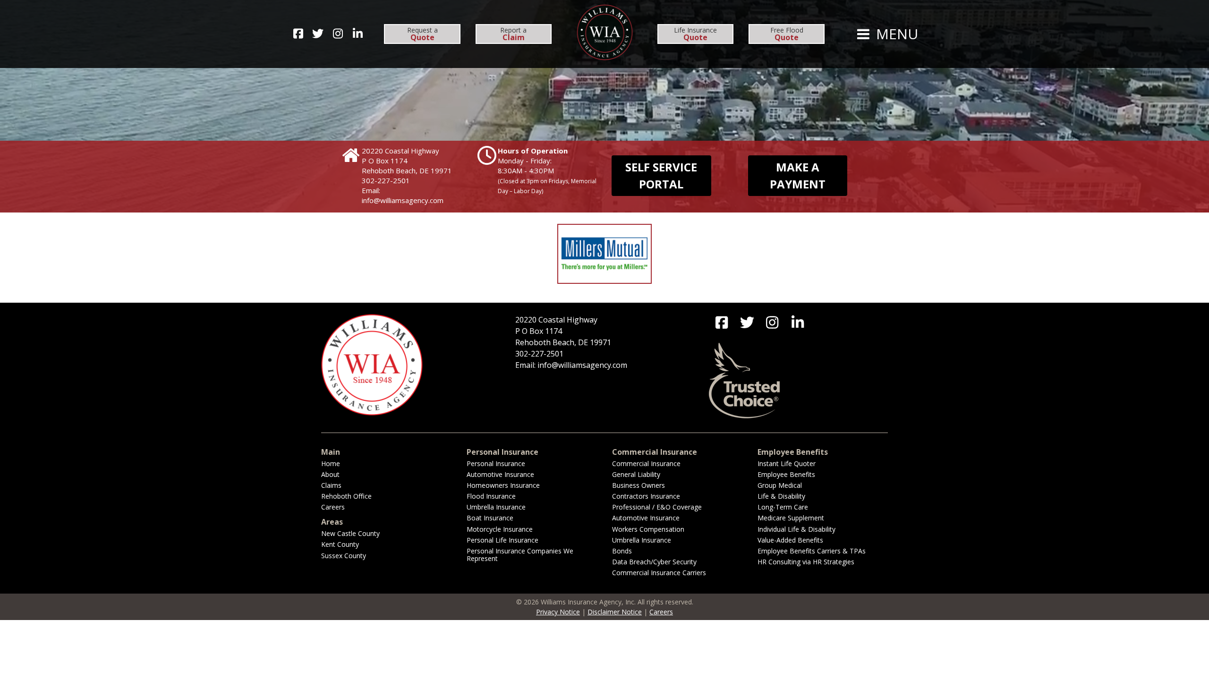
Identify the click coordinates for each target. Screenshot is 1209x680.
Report (513, 34)
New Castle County (350, 533)
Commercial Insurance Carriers (659, 572)
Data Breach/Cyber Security (654, 561)
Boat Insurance (490, 517)
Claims (331, 485)
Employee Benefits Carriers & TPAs (812, 550)
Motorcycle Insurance (500, 529)
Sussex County (343, 555)
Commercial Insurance (646, 463)
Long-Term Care (783, 506)
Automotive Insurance (500, 474)
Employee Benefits (786, 474)
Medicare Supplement (791, 517)
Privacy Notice (558, 611)
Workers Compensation (648, 529)
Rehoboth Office (346, 496)
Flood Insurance (491, 496)
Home (330, 463)
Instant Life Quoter (787, 463)
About (330, 474)
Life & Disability (781, 496)
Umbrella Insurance (496, 506)
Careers (333, 506)
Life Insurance (695, 34)
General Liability (636, 474)
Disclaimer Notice (614, 611)
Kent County (340, 544)
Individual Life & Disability (796, 529)
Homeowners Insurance (503, 485)
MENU (895, 34)
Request (422, 34)
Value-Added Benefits (790, 540)
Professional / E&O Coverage (657, 506)
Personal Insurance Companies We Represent (520, 554)
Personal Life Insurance (502, 540)
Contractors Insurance (646, 496)
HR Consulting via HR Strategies (806, 561)
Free (786, 34)
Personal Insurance (496, 463)
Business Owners (638, 485)
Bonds (622, 550)
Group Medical (780, 485)
